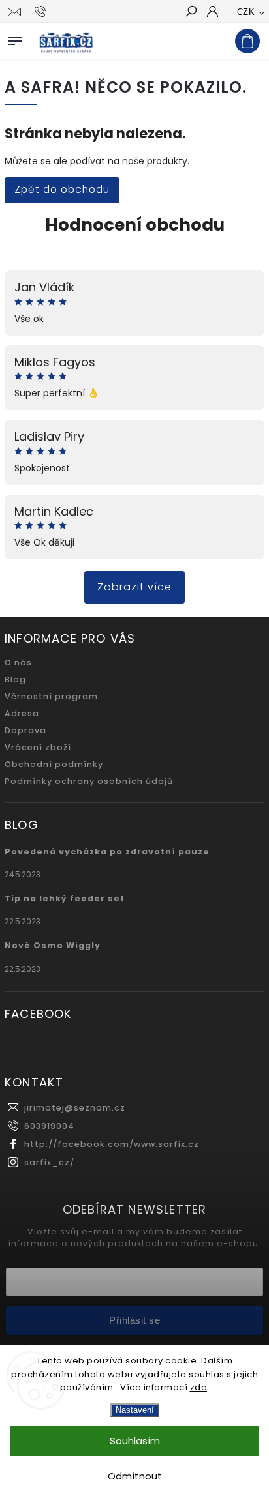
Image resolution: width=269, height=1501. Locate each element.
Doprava (25, 730)
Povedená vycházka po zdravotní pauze (107, 851)
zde (199, 1387)
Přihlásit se (134, 1320)
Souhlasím (135, 1441)
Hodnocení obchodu (135, 225)
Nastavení (135, 1410)
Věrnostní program (51, 696)
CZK (246, 12)
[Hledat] (190, 12)
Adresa (22, 713)
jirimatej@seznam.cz (74, 1107)
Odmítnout (135, 1476)
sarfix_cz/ (49, 1162)
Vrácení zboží (38, 747)
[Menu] (15, 38)
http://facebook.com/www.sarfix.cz (111, 1144)
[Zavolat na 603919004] (42, 12)
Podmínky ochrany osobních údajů (89, 781)
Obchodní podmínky (54, 764)
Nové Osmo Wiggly (53, 945)
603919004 (49, 1125)
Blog (15, 679)
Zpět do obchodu (62, 189)
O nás (18, 662)
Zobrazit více (134, 586)
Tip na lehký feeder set (65, 898)
